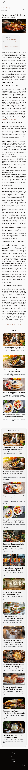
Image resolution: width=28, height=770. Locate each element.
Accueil (2, 7)
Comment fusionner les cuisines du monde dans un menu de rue (13, 569)
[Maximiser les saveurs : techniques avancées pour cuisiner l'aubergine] (14, 361)
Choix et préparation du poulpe (11, 41)
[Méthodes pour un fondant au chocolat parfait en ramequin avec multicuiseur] (14, 632)
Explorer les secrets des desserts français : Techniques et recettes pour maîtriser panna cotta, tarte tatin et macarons (12, 690)
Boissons (13, 757)
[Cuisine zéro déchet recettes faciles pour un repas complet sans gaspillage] (14, 536)
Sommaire (7, 37)
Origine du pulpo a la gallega (10, 39)
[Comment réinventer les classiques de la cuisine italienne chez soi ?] (14, 339)
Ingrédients (13, 755)
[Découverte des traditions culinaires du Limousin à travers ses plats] (14, 656)
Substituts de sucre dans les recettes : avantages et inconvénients (13, 736)
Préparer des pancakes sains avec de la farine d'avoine (14, 392)
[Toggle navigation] (3, 2)
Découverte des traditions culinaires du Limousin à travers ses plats (13, 665)
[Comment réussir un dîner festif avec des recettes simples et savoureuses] (14, 608)
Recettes (8, 7)
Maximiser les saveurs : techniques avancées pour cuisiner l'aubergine (14, 370)
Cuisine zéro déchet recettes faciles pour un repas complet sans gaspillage (13, 546)
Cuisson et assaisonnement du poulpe (12, 44)
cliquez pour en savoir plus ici (9, 119)
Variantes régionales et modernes (11, 48)
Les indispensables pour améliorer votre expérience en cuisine (13, 593)
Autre (13, 761)
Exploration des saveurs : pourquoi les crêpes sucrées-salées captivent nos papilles (14, 415)
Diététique (13, 753)
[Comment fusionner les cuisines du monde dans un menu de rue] (14, 560)
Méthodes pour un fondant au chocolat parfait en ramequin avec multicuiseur (13, 642)
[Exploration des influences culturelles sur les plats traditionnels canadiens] (14, 703)
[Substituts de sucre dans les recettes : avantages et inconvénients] (14, 727)
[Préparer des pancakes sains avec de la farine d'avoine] (14, 384)
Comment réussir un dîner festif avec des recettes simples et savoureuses (13, 617)
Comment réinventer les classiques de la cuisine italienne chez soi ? (14, 348)
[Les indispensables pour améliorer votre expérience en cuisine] (14, 584)
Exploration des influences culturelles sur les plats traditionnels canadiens (13, 713)
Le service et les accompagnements (11, 46)
